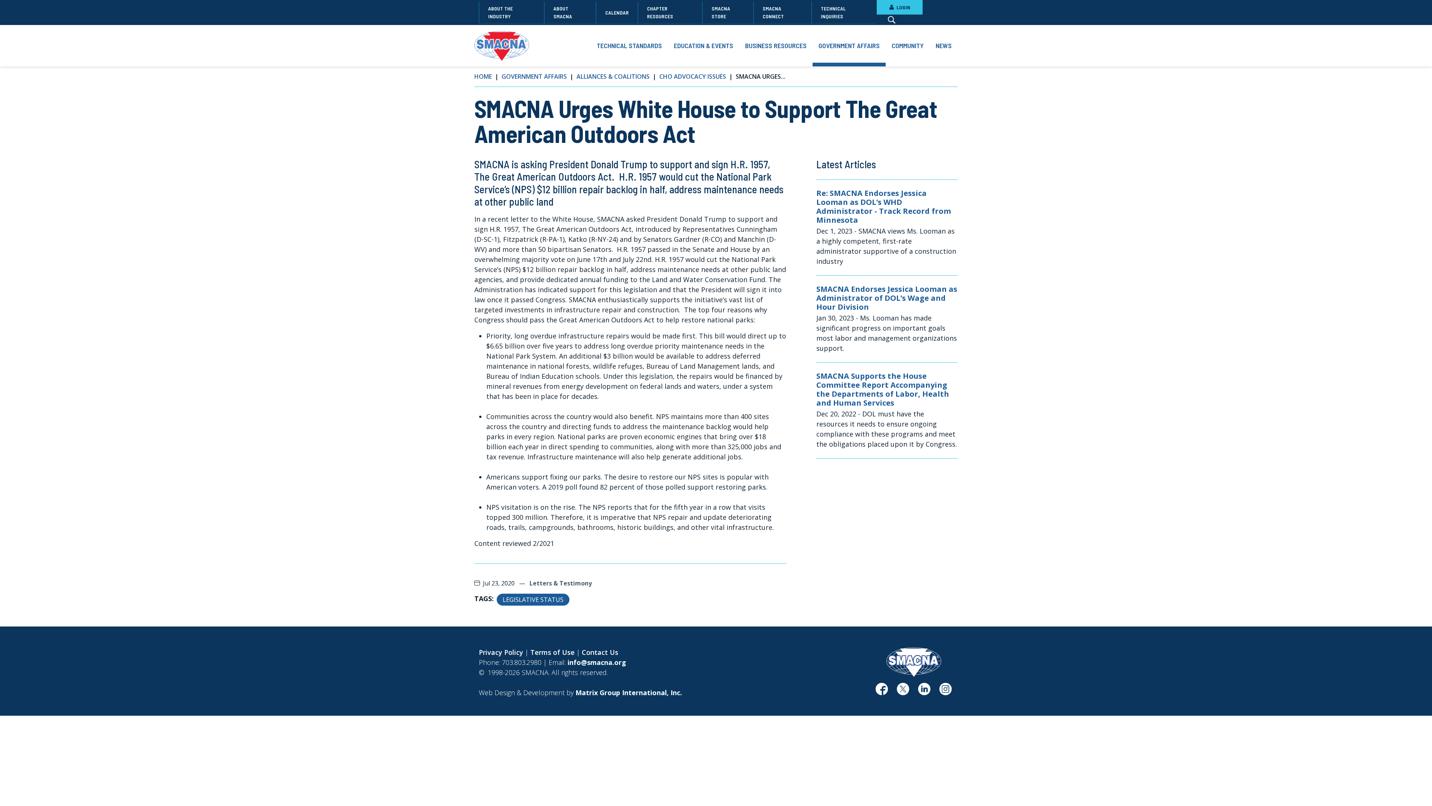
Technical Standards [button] (629, 45)
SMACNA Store (721, 12)
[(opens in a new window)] (882, 691)
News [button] (944, 45)
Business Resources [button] (776, 45)
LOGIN (902, 7)
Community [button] (908, 45)
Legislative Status (533, 600)
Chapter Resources (660, 12)
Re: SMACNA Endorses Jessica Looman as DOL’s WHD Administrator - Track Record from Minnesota (883, 207)
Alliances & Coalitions (613, 76)
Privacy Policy (501, 652)
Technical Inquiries (833, 12)
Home (483, 76)
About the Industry (500, 12)
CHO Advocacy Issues (692, 76)
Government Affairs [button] (849, 45)
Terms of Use (552, 652)
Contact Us (600, 652)
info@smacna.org (597, 662)
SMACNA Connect (773, 12)
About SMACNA (562, 12)
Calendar (617, 12)
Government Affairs (534, 76)
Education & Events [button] (703, 45)
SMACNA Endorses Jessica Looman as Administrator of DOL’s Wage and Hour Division (886, 298)
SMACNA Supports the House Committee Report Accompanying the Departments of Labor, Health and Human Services (882, 389)
